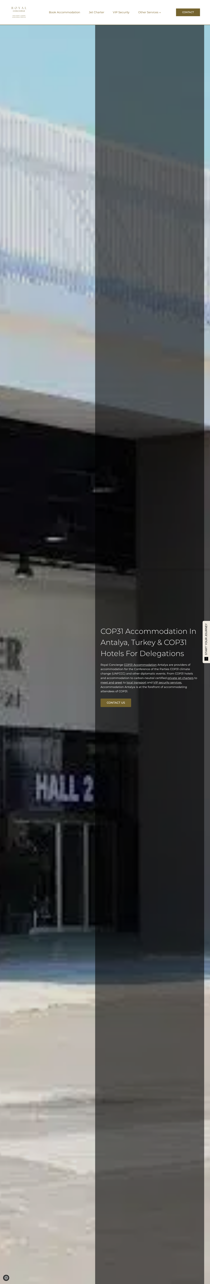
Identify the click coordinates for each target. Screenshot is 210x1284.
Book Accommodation (64, 12)
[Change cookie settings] (6, 1278)
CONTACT (188, 12)
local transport (136, 682)
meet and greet (111, 682)
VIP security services (167, 682)
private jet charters (180, 678)
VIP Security (121, 12)
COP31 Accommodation (144, 631)
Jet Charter (96, 12)
